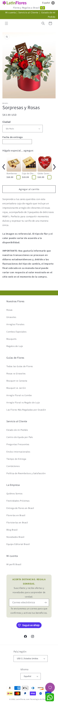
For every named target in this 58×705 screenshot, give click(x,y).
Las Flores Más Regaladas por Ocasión (26, 409)
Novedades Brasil (15, 536)
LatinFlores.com (23, 699)
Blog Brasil (12, 529)
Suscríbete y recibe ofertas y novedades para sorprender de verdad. (29, 588)
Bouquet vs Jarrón (16, 387)
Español (46, 3)
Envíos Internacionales (18, 451)
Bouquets (11, 338)
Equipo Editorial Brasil (18, 544)
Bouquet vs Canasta (16, 380)
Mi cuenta (10, 12)
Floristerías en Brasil (17, 522)
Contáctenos (13, 466)
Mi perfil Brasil (13, 564)
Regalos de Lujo (14, 346)
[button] (6, 23)
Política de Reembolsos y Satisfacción (26, 473)
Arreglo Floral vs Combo (19, 395)
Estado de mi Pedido (17, 429)
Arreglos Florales (15, 324)
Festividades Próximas (18, 500)
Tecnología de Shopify (39, 699)
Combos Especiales (16, 331)
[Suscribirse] (45, 602)
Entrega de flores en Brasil (20, 508)
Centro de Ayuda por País (19, 437)
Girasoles (11, 317)
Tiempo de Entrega (16, 458)
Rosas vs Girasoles (16, 373)
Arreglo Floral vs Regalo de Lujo (23, 402)
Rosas (9, 309)
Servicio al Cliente (28, 12)
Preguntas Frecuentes (17, 444)
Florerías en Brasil (15, 515)
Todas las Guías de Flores (19, 366)
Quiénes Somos (14, 493)
